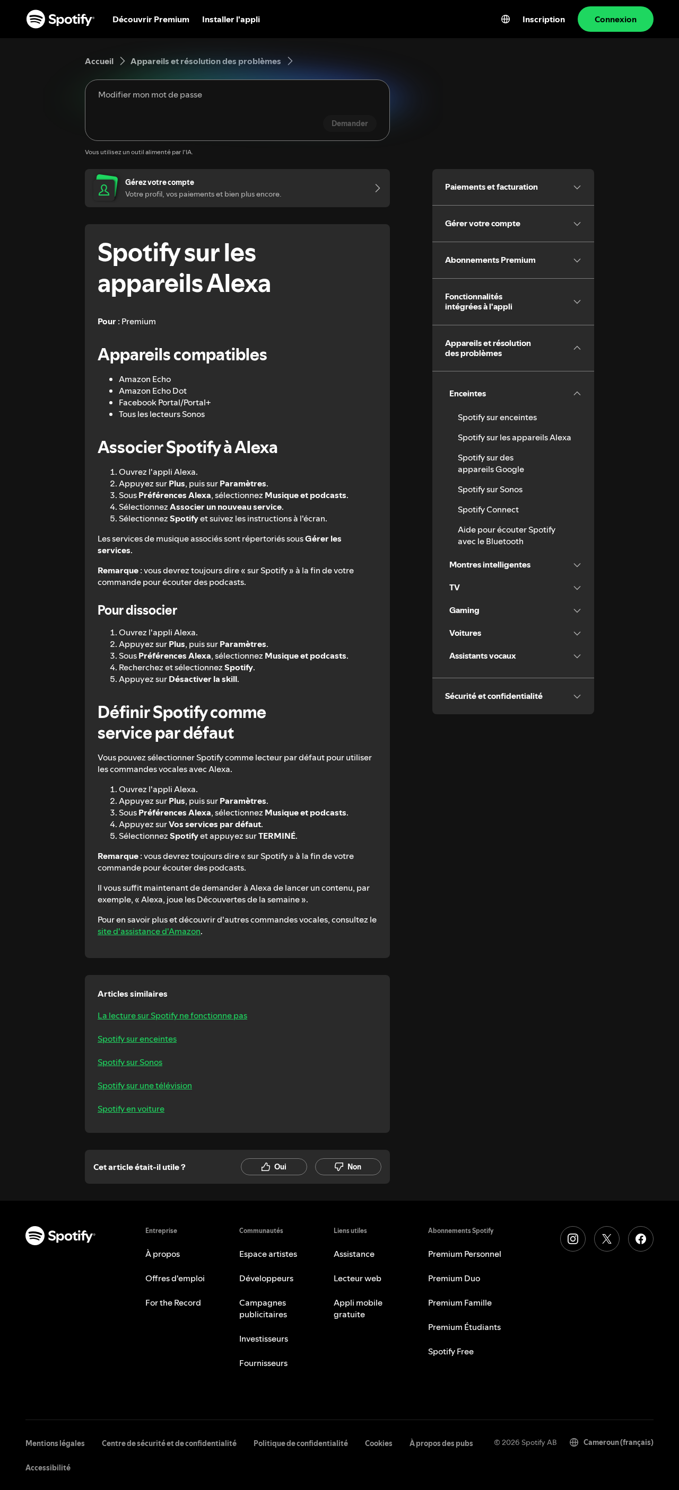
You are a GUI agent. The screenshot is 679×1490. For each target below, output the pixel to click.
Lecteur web (357, 1278)
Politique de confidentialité (301, 1443)
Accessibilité (48, 1467)
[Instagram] (573, 1239)
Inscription (544, 19)
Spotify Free (451, 1351)
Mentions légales (55, 1443)
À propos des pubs (441, 1443)
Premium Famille (460, 1302)
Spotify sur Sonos (130, 1062)
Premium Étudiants (464, 1327)
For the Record (173, 1302)
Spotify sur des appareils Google (491, 463)
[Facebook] (641, 1239)
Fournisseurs (263, 1363)
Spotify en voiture (131, 1108)
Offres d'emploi (175, 1278)
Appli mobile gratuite (358, 1308)
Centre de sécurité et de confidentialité (169, 1443)
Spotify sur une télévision (145, 1085)
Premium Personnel (464, 1254)
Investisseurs (263, 1338)
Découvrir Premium (150, 19)
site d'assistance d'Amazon (149, 931)
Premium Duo (454, 1278)
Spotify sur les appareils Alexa (514, 437)
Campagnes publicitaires (263, 1308)
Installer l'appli (231, 19)
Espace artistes (268, 1254)
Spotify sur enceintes (137, 1038)
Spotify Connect (488, 509)
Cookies (379, 1443)
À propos (162, 1254)
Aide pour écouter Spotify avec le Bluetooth (506, 535)
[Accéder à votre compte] (374, 188)
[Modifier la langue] (505, 19)
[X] (607, 1239)
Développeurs (266, 1278)
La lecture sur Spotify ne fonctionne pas (172, 1015)
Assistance (354, 1254)
